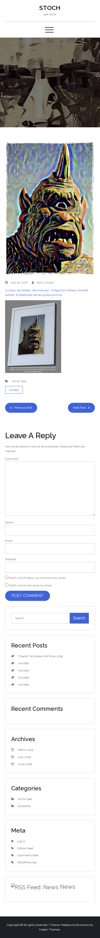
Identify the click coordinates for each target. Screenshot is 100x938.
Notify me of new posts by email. (30, 585)
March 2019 (25, 750)
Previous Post (23, 407)
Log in (21, 841)
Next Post (79, 407)
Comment (12, 459)
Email (9, 540)
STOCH (49, 7)
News (67, 886)
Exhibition (24, 806)
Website (10, 559)
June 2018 (25, 764)
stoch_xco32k (45, 282)
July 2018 (24, 757)
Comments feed (28, 855)
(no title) (23, 663)
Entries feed (25, 848)
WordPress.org (26, 862)
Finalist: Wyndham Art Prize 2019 (40, 656)
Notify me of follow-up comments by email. (37, 578)
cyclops (14, 389)
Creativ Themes (49, 929)
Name (10, 522)
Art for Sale (19, 381)
